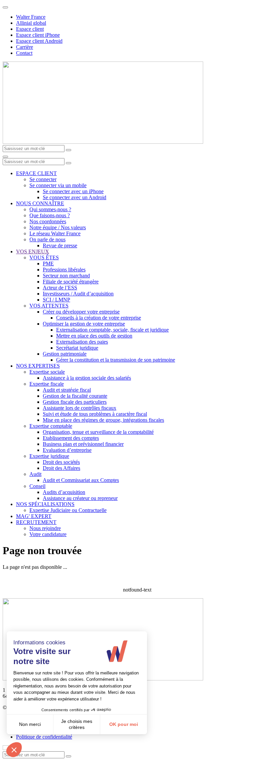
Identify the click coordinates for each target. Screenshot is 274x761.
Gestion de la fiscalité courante (75, 396)
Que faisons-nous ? (49, 215)
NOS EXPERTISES (38, 366)
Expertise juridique (49, 456)
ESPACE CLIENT (36, 173)
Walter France (30, 17)
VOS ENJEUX (32, 251)
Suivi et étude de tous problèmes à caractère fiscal (95, 414)
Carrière (24, 47)
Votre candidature (47, 534)
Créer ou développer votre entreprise (81, 311)
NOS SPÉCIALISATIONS (45, 504)
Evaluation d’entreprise (67, 450)
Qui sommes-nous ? (50, 209)
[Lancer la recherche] (68, 150)
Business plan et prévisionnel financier (83, 444)
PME (48, 263)
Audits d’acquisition (64, 492)
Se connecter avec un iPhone (73, 191)
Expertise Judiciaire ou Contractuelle (68, 510)
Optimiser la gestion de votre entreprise (84, 324)
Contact (24, 53)
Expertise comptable (50, 426)
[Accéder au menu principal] (5, 157)
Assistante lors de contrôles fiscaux (79, 408)
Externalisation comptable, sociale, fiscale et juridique (112, 330)
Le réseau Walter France (55, 233)
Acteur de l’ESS (60, 287)
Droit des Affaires (61, 468)
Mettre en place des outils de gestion (94, 336)
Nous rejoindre (45, 528)
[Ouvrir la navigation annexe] (5, 7)
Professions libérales (64, 269)
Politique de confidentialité (44, 737)
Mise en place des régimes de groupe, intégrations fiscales (103, 420)
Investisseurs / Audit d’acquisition (78, 293)
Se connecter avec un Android (74, 197)
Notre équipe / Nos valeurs (57, 227)
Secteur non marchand (66, 275)
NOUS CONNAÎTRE (40, 203)
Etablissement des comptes (71, 438)
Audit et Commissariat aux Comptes (81, 480)
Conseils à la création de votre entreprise (98, 318)
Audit (35, 474)
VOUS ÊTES (44, 257)
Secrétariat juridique (77, 348)
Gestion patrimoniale (65, 354)
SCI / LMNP (56, 299)
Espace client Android (39, 41)
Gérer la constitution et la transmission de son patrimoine (115, 360)
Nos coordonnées (47, 221)
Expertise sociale (47, 372)
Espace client (30, 29)
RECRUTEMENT (36, 522)
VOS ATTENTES (48, 305)
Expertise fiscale (46, 384)
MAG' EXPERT (33, 516)
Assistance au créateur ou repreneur (80, 498)
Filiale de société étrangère (71, 281)
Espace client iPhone (38, 35)
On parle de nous (47, 239)
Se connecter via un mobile (58, 185)
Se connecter (42, 179)
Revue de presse (60, 245)
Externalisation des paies (82, 342)
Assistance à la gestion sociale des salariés (87, 378)
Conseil (37, 486)
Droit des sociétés (61, 462)
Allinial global (31, 23)
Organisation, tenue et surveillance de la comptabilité (98, 432)
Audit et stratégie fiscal (67, 390)
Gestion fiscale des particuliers (75, 402)
